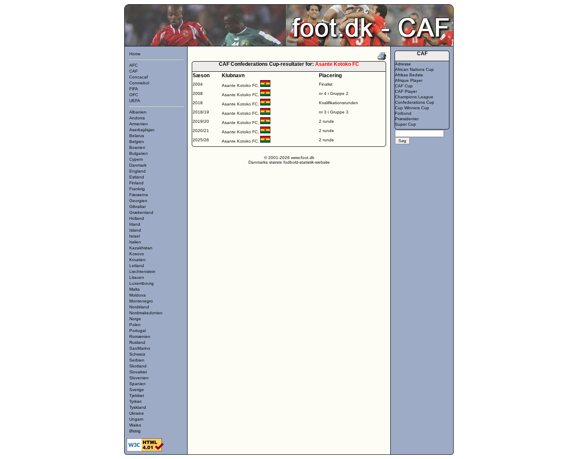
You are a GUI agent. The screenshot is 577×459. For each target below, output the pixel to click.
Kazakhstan (140, 248)
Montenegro (141, 301)
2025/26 (201, 140)
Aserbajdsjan (142, 129)
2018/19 (201, 112)
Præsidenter (407, 118)
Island (135, 230)
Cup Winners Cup (412, 107)
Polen (135, 324)
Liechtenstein (142, 271)
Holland (136, 218)
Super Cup (405, 124)
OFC (133, 94)
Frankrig (137, 188)
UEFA (134, 100)
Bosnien (137, 147)
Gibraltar (137, 206)
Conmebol (139, 83)
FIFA (133, 88)
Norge (135, 318)
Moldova (137, 295)
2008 (198, 93)
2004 (198, 84)
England (137, 171)
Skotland (138, 366)
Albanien (138, 112)
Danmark (138, 165)
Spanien (137, 383)
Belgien (136, 141)
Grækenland (141, 212)
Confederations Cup (414, 102)
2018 (198, 102)
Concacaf (138, 77)
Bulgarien (138, 153)
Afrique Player (408, 80)
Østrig (135, 431)
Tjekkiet (136, 395)
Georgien (138, 200)
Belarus (136, 135)
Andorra (137, 118)
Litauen (136, 277)
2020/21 (201, 130)
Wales (135, 425)
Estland (136, 177)
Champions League (414, 96)
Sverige (136, 389)
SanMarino (139, 348)
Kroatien (137, 259)
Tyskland (137, 407)
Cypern (136, 159)
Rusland (137, 342)
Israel (134, 236)
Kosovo (136, 253)
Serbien (136, 360)
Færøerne (138, 194)
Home (135, 53)
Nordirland (139, 307)
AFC (133, 65)
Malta (134, 289)
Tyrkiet (135, 401)
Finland (136, 183)
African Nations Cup (414, 69)
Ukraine (136, 413)
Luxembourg (141, 283)
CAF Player (406, 91)
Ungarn (136, 419)
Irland (134, 224)
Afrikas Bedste (409, 75)
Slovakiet (138, 372)
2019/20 (201, 121)
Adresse (403, 64)
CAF (133, 71)
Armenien (138, 124)
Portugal (137, 330)
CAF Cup (404, 86)
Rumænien (139, 336)
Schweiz (137, 354)
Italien (135, 242)
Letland (136, 265)
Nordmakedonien (146, 312)
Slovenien (139, 377)
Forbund (403, 113)
